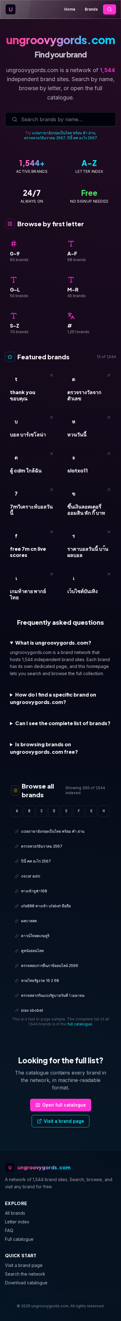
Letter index (17, 1221)
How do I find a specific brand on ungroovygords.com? (53, 698)
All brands (15, 1213)
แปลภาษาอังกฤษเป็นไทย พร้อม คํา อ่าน (63, 133)
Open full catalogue (64, 1104)
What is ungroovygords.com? (53, 642)
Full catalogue (19, 1239)
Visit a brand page (64, 1121)
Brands (91, 9)
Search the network (25, 1274)
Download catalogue (26, 1282)
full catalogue (79, 1024)
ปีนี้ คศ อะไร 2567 (82, 138)
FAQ (9, 1230)
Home (69, 9)
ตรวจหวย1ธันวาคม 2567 (44, 138)
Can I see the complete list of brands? (62, 723)
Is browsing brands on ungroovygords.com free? (44, 748)
